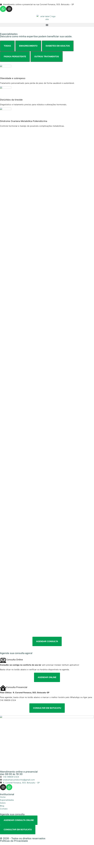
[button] (47, 25)
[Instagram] (9, 9)
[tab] (7, 46)
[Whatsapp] (3, 9)
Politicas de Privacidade (14, 840)
